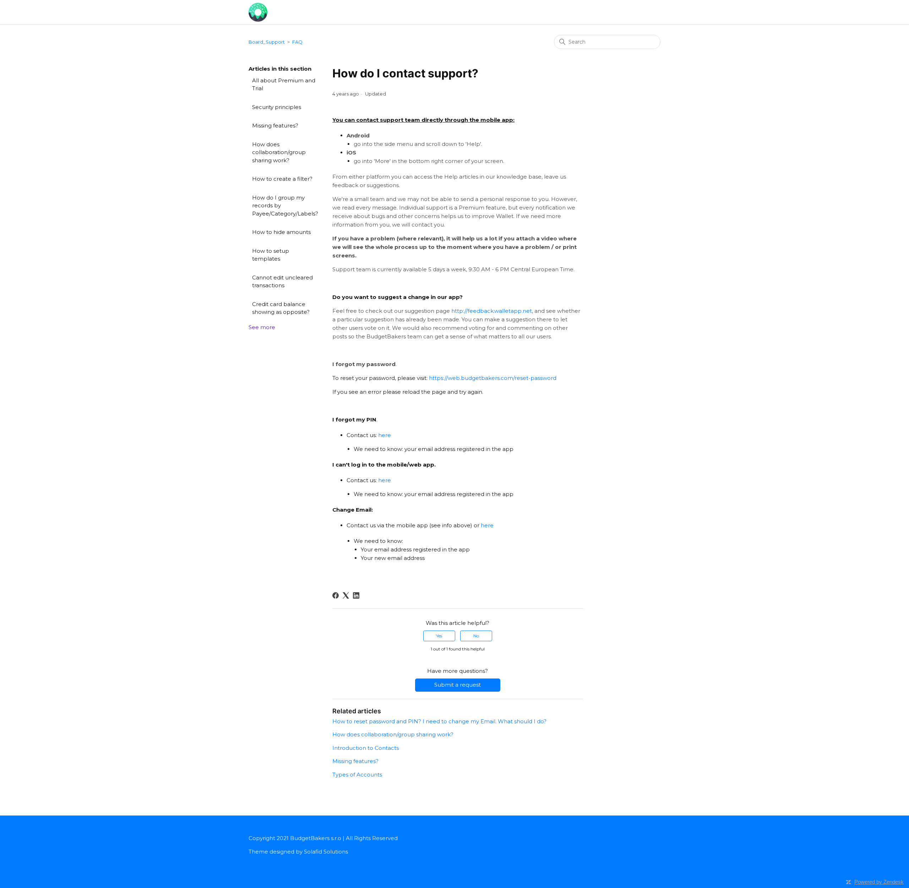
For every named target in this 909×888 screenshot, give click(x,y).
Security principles (276, 107)
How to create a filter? (282, 178)
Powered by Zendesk (879, 882)
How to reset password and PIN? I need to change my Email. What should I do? (439, 721)
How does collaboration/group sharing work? (279, 152)
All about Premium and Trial (283, 84)
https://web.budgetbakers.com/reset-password (492, 378)
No (476, 635)
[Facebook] (335, 595)
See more (262, 327)
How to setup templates (270, 254)
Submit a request (457, 684)
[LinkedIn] (356, 595)
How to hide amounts (281, 232)
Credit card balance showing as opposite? (281, 308)
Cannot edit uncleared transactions (282, 281)
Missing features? (275, 125)
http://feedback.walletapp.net (491, 310)
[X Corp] (346, 595)
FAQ (297, 42)
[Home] (258, 11)
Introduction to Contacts (365, 748)
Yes (439, 635)
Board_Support (267, 42)
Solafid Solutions (326, 851)
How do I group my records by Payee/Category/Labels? (285, 205)
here (384, 435)
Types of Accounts (357, 774)
